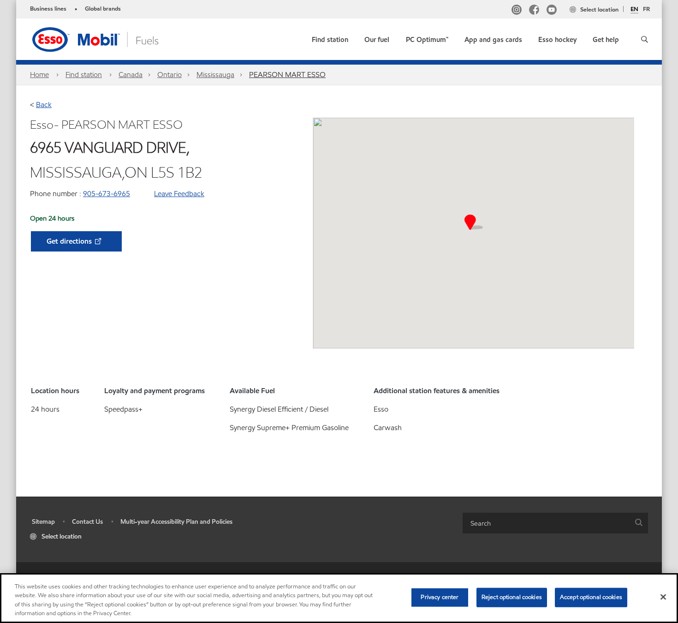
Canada (131, 74)
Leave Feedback (179, 193)
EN (634, 9)
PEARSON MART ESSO (287, 74)
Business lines (48, 9)
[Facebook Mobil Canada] (534, 11)
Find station (83, 74)
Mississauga (215, 74)
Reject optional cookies (512, 597)
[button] (644, 39)
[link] (330, 37)
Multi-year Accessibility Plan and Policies (176, 521)
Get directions (70, 241)
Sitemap (43, 521)
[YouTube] (551, 11)
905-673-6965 (106, 193)
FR (646, 9)
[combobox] (555, 523)
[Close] (663, 597)
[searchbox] (546, 523)
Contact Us (87, 521)
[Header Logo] (110, 38)
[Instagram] (516, 11)
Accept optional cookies (591, 597)
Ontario (169, 74)
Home (39, 74)
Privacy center (439, 597)
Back (44, 104)
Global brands (103, 9)
